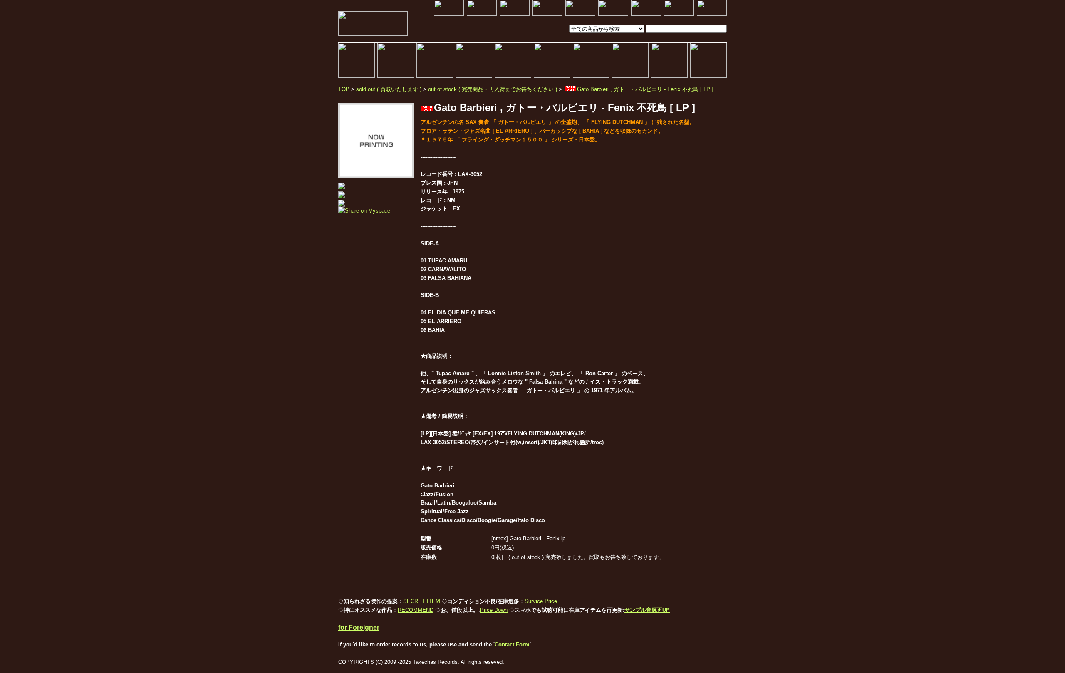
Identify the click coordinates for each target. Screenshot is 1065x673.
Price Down (494, 610)
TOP (343, 89)
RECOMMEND (415, 610)
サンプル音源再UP (647, 610)
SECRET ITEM (421, 601)
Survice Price (541, 601)
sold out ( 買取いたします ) (388, 89)
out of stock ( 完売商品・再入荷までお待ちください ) (492, 89)
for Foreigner (358, 627)
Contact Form (512, 644)
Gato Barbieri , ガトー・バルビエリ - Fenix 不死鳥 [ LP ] (645, 89)
